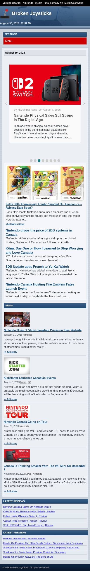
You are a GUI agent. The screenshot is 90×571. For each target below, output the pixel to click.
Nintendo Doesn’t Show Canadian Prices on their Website (42, 330)
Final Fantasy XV (53, 3)
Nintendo (28, 3)
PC (29, 382)
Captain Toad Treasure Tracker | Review (25, 520)
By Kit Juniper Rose (25, 109)
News (23, 382)
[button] (31, 160)
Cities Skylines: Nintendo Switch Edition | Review (29, 511)
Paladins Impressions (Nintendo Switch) (24, 538)
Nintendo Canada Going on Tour (25, 421)
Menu (8, 41)
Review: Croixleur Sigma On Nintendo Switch (27, 507)
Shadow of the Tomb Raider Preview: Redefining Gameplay (34, 552)
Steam (38, 3)
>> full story (10, 352)
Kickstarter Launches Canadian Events (30, 377)
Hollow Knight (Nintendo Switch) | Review (25, 516)
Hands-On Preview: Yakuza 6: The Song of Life (28, 556)
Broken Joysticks (32, 13)
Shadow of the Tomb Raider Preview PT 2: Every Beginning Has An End (41, 547)
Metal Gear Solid (73, 3)
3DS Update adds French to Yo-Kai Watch (37, 266)
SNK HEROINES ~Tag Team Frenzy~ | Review (28, 525)
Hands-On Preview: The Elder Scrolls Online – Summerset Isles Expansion (43, 543)
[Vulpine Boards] (11, 3)
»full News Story (15, 224)
